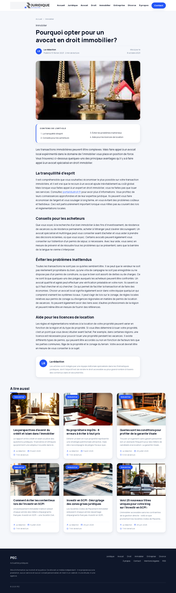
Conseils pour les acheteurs (56, 138)
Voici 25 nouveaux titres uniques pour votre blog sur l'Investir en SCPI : (135, 504)
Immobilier (105, 5)
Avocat (84, 5)
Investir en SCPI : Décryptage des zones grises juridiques (85, 502)
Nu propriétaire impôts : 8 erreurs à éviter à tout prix (83, 431)
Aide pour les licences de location (107, 137)
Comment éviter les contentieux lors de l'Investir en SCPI (34, 502)
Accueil (61, 5)
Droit (93, 5)
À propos (143, 5)
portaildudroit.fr (72, 191)
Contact (158, 5)
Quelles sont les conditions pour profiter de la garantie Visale (140, 431)
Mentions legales (151, 561)
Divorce (132, 5)
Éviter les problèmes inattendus (107, 132)
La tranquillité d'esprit (53, 133)
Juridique (73, 5)
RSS (164, 561)
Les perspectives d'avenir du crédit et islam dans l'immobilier (33, 431)
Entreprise (119, 5)
